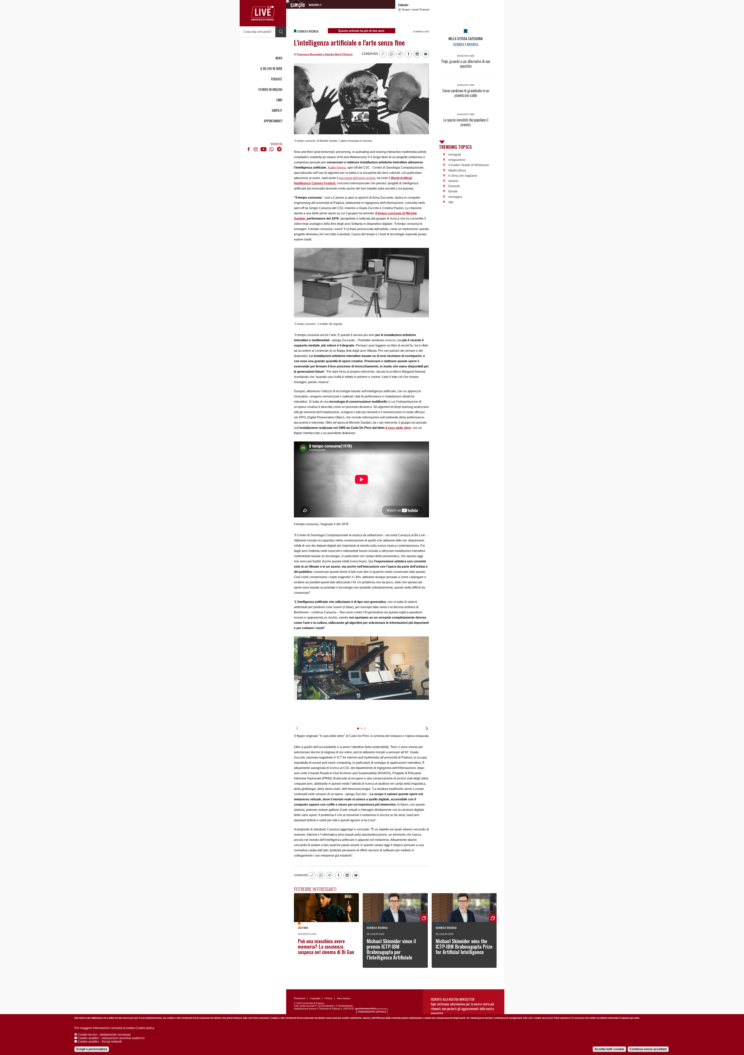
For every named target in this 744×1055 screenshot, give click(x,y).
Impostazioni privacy (372, 1011)
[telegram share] (399, 54)
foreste (453, 191)
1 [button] (360, 731)
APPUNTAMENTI (273, 121)
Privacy (328, 998)
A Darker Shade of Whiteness (468, 165)
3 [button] (367, 731)
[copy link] (382, 54)
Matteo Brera (457, 170)
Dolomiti (454, 186)
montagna (455, 196)
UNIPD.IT (277, 110)
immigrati (454, 154)
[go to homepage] (263, 13)
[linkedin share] (416, 54)
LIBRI (279, 100)
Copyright (315, 998)
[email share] (425, 54)
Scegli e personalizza (91, 1049)
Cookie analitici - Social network (100, 1041)
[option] (361, 668)
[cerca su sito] (280, 31)
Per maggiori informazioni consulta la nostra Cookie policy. (114, 1028)
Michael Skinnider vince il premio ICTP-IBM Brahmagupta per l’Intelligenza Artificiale (391, 949)
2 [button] (363, 731)
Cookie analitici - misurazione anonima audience (111, 1038)
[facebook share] (408, 54)
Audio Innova (337, 167)
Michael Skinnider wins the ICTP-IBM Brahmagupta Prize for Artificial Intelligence (464, 946)
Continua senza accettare (648, 1049)
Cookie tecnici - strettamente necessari (104, 1034)
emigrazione (456, 159)
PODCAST (276, 79)
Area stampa (343, 998)
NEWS (279, 58)
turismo (453, 181)
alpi (450, 202)
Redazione (300, 998)
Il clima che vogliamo (462, 175)
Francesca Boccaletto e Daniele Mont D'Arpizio (325, 54)
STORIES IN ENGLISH (270, 89)
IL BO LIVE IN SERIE (271, 68)
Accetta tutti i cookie (609, 1049)
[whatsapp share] (391, 54)
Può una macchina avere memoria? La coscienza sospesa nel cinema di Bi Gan (326, 946)
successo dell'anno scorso (357, 178)
